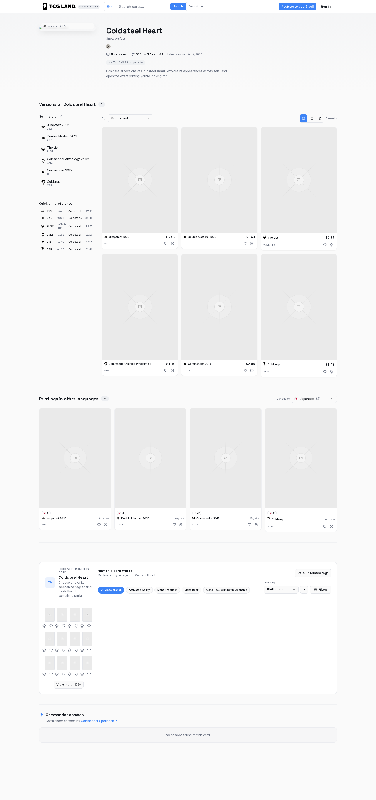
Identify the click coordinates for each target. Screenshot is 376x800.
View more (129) (68, 684)
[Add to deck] (172, 244)
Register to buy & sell (297, 6)
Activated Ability (139, 590)
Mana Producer (167, 590)
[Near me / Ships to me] (111, 6)
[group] (312, 118)
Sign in (325, 6)
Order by (269, 582)
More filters (196, 6)
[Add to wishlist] (166, 244)
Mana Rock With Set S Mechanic (226, 590)
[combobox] (130, 118)
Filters (323, 589)
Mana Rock (192, 590)
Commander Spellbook (97, 721)
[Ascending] (304, 590)
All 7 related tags (316, 573)
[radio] (303, 118)
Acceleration (113, 590)
